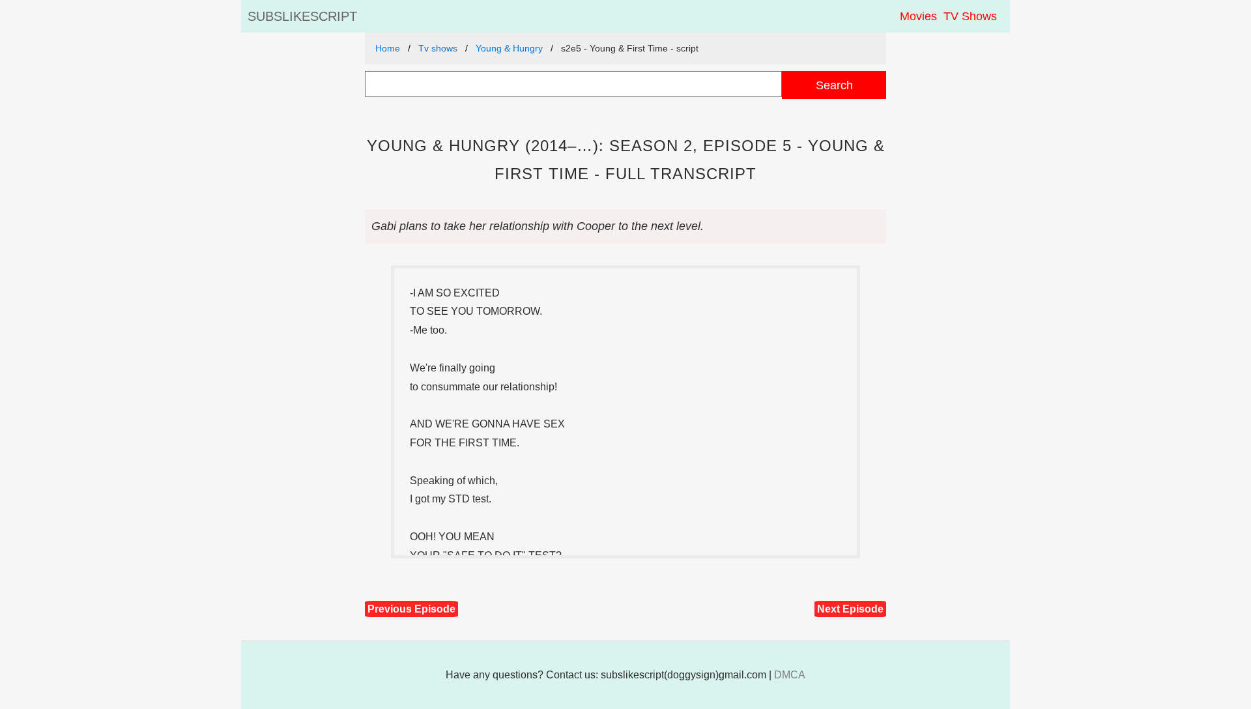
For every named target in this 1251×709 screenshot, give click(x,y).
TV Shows (970, 16)
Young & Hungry (509, 48)
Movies (918, 16)
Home (387, 48)
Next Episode (850, 609)
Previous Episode (411, 609)
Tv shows (437, 48)
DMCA (789, 674)
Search (834, 85)
